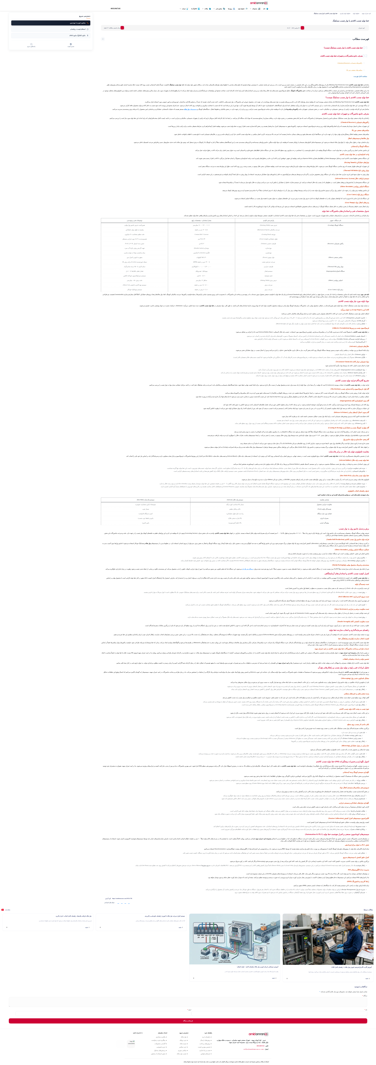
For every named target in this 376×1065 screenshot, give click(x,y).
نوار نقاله (183, 1037)
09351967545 (260, 1046)
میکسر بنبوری (182, 1050)
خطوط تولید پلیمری (345, 13)
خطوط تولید (241, 8)
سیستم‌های (190, 109)
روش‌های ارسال (205, 1040)
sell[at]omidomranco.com (254, 1049)
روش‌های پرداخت (205, 1043)
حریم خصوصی (160, 1047)
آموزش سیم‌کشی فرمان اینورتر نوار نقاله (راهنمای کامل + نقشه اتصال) (257, 967)
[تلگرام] (129, 903)
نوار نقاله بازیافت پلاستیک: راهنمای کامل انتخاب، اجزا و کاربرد (73, 916)
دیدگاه (364, 996)
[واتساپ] (125, 903)
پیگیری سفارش (160, 1037)
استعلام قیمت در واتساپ (77, 29)
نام (366, 1010)
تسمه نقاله (183, 1043)
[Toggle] (103, 39)
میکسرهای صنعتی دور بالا (354, 70)
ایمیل (189, 1010)
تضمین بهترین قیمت (204, 1047)
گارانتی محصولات (160, 1043)
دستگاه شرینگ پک (247, 569)
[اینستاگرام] (125, 1038)
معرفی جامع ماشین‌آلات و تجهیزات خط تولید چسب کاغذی (341, 56)
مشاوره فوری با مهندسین (78, 23)
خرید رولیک (183, 1040)
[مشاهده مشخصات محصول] (258, 3)
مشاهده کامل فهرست (360, 76)
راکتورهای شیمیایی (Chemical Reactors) (350, 63)
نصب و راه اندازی (204, 1050)
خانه (264, 8)
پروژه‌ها (230, 8)
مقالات (206, 8)
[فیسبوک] (118, 903)
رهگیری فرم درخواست (158, 1040)
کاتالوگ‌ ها (194, 8)
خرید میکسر (182, 1047)
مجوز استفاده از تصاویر (158, 1054)
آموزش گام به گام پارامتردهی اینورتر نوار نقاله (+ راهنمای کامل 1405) (351, 967)
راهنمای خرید (206, 1037)
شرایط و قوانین (205, 1054)
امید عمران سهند (366, 13)
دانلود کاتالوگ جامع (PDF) (77, 35)
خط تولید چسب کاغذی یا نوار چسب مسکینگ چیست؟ (343, 48)
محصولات (254, 8)
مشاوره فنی (219, 8)
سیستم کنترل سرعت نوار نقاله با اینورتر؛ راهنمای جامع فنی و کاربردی (165, 916)
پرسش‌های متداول (159, 1050)
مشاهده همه (7, 909)
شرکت (184, 8)
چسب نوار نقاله (181, 1054)
